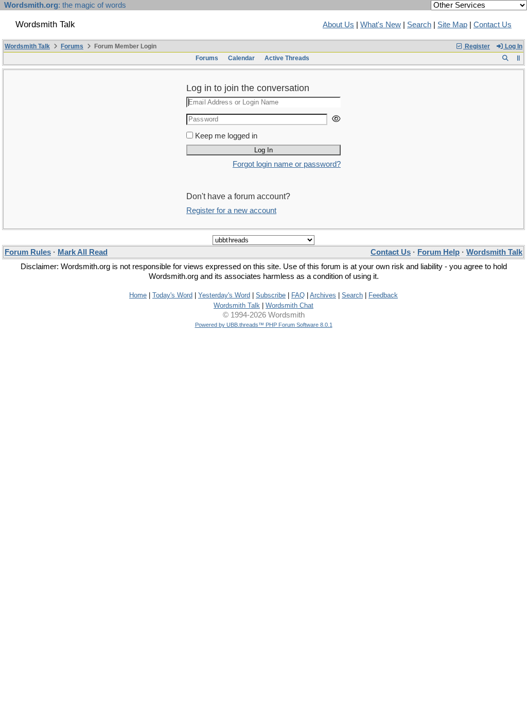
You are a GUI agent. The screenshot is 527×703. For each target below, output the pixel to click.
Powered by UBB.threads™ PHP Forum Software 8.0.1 (263, 325)
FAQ (298, 295)
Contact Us (492, 25)
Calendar (241, 58)
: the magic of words (65, 5)
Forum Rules (28, 252)
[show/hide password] (336, 119)
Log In (512, 46)
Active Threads (287, 58)
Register (476, 46)
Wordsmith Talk (27, 46)
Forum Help (438, 252)
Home (138, 295)
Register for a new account (231, 210)
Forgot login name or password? (287, 164)
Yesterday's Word (224, 295)
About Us (338, 25)
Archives (323, 295)
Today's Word (172, 295)
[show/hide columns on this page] (518, 58)
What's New (380, 25)
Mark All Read (83, 252)
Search (419, 25)
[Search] (505, 58)
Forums (72, 46)
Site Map (452, 25)
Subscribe (271, 295)
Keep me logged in (226, 136)
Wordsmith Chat (289, 305)
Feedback (383, 295)
